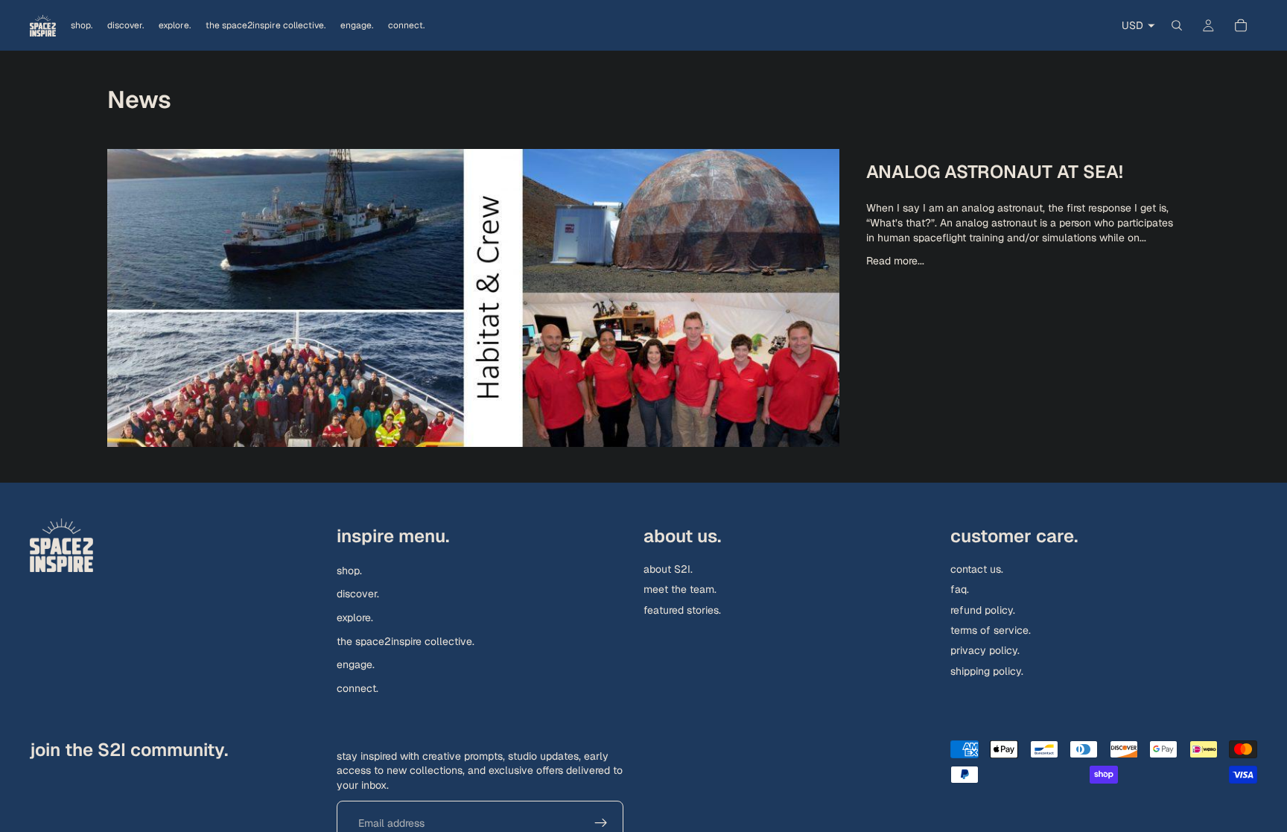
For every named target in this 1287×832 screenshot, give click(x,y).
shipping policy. (986, 670)
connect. (357, 687)
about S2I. (668, 568)
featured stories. (682, 609)
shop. (349, 570)
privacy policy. (985, 650)
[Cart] (1240, 25)
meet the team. (680, 589)
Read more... (895, 260)
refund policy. (982, 609)
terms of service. (990, 630)
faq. (959, 589)
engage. (356, 664)
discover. (358, 593)
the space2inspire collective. (405, 640)
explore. (355, 617)
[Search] (1176, 25)
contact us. (976, 568)
